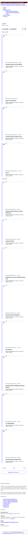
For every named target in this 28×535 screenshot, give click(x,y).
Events (3, 25)
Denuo (7, 173)
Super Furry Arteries (11, 100)
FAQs (7, 13)
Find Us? (12, 518)
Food (4, 7)
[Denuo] (16, 155)
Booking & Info (7, 10)
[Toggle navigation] (26, 5)
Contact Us (6, 507)
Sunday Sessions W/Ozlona (13, 315)
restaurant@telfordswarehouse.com (10, 522)
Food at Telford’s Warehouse (10, 501)
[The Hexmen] (16, 333)
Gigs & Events (6, 15)
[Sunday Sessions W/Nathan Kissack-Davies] (16, 368)
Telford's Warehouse (17, 532)
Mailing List (6, 505)
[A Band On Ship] (16, 228)
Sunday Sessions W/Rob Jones (14, 136)
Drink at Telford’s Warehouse (10, 500)
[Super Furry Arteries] (16, 83)
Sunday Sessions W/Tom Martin (14, 64)
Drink (4, 8)
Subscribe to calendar (13, 472)
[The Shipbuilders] (16, 406)
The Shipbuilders (10, 423)
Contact (5, 16)
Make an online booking (12, 11)
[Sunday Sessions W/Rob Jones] (16, 119)
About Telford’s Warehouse (13, 12)
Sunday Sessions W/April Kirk (13, 459)
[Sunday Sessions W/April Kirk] (16, 442)
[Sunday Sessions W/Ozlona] (16, 298)
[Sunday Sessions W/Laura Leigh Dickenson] (16, 194)
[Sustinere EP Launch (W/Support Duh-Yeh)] (16, 260)
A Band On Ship (10, 241)
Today (14, 467)
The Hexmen (9, 349)
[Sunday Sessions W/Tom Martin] (16, 47)
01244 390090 (20, 2)
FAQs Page (6, 504)
